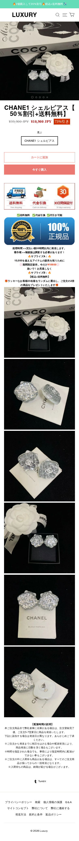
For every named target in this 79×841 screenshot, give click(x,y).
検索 (38, 802)
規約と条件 (36, 814)
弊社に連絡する (60, 808)
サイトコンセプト (18, 808)
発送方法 (20, 814)
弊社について (40, 808)
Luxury (24, 14)
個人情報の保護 (52, 802)
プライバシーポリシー (18, 802)
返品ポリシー (53, 814)
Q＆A (68, 802)
